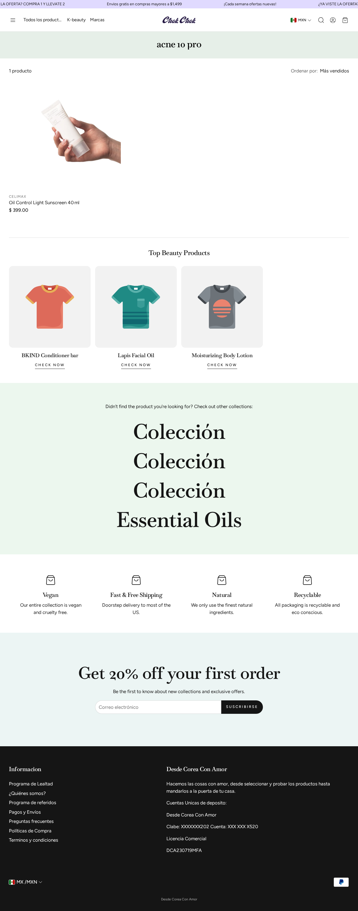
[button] (13, 20)
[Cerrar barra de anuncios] (352, 4)
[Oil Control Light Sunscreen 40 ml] (65, 135)
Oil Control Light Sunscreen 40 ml (44, 202)
